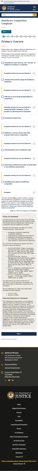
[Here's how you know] (19, 2)
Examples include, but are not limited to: (17, 73)
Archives (19, 412)
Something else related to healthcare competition (16, 183)
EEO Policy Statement (19, 444)
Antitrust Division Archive (12, 368)
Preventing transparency (12, 118)
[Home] (11, 10)
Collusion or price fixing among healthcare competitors (18, 97)
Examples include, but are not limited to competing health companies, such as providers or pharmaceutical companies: (17, 109)
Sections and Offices (11, 364)
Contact (18, 463)
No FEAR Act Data (19, 440)
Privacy (19, 428)
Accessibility (19, 420)
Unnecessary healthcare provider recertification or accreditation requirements (20, 166)
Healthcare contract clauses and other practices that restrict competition (17, 134)
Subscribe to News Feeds (12, 376)
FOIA (19, 416)
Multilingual (19, 452)
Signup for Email (12, 372)
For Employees (19, 432)
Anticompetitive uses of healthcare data (17, 150)
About (19, 404)
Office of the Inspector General (19, 436)
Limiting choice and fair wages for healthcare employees (19, 80)
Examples (7, 192)
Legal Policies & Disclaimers (19, 424)
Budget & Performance (19, 408)
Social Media (8, 374)
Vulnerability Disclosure (19, 448)
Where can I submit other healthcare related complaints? (17, 207)
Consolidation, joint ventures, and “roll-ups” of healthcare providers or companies (19, 64)
